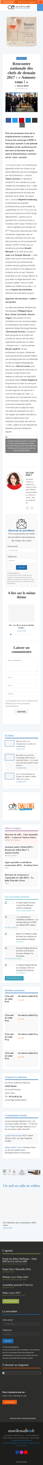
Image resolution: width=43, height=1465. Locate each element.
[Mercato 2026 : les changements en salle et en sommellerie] (9, 743)
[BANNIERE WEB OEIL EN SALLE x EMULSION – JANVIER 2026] (21, 1170)
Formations (21, 58)
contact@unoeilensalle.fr (16, 1100)
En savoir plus (11, 1301)
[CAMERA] (21, 93)
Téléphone (12, 556)
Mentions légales (10, 1443)
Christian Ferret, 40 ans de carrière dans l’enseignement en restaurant (20, 1150)
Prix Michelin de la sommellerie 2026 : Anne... (20, 1223)
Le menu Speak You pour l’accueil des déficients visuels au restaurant (25, 905)
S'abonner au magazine (26, 2)
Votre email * (12, 546)
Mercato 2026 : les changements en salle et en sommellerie (26, 743)
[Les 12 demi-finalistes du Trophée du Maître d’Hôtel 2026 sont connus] (9, 776)
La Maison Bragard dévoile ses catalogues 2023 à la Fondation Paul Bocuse (26, 967)
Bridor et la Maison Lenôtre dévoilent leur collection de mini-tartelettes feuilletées (26, 936)
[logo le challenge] (21, 796)
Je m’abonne (10, 1402)
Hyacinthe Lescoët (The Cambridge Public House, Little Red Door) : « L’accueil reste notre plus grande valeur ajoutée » (27, 760)
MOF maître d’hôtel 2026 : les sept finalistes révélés (19, 1138)
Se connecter (8, 2)
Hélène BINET (23, 86)
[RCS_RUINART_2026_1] (21, 18)
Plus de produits (14, 978)
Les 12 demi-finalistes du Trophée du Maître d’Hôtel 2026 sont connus (26, 776)
